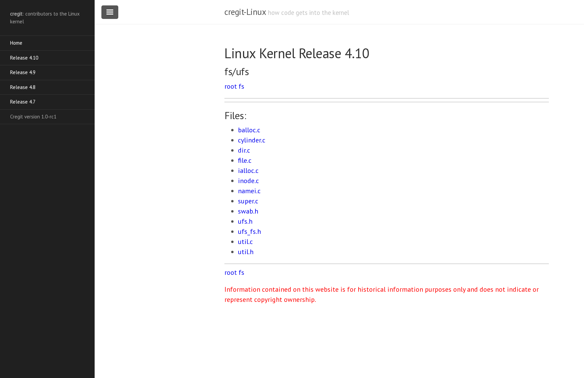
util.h (245, 251)
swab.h (248, 211)
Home (16, 43)
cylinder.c (251, 140)
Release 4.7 (22, 101)
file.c (244, 160)
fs (241, 86)
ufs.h (245, 221)
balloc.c (249, 130)
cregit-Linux (245, 11)
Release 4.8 (22, 87)
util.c (245, 241)
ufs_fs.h (249, 231)
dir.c (244, 150)
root (230, 86)
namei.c (249, 190)
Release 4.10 (24, 57)
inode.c (248, 180)
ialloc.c (248, 170)
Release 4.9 (22, 72)
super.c (248, 201)
